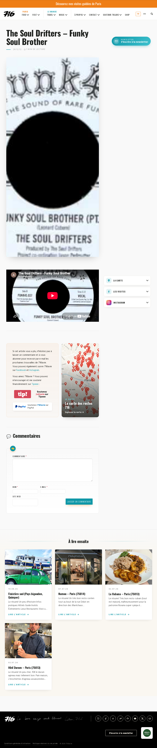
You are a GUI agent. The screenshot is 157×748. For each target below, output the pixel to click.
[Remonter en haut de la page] (149, 728)
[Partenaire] (147, 733)
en (144, 14)
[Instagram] (98, 718)
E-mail (44, 487)
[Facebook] (113, 718)
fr (138, 14)
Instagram (34, 370)
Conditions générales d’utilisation (17, 743)
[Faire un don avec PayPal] (20, 406)
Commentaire (20, 456)
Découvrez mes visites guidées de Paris (78, 3)
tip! (22, 394)
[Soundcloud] (120, 718)
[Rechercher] (151, 13)
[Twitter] (142, 718)
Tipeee (35, 384)
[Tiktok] (106, 718)
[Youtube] (135, 718)
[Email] (150, 718)
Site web (17, 496)
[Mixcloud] (128, 718)
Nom (15, 487)
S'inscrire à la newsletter (121, 732)
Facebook (21, 370)
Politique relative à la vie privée (45, 743)
